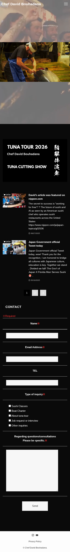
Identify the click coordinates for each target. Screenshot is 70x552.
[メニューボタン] (66, 4)
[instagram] (32, 535)
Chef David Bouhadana (21, 4)
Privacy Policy (35, 541)
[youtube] (37, 535)
